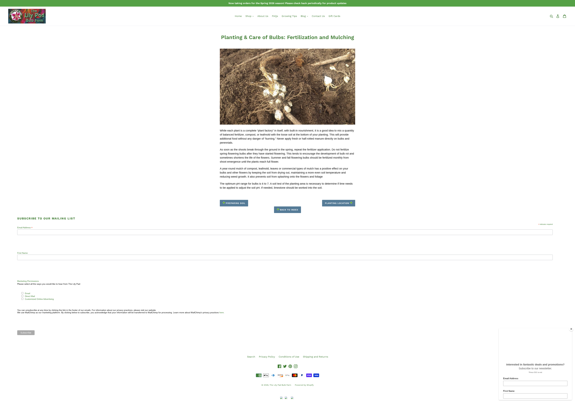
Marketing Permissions (28, 281)
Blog (304, 16)
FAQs (275, 16)
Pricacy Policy (267, 356)
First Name (22, 253)
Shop (248, 16)
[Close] (571, 329)
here (221, 312)
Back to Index (288, 210)
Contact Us (318, 16)
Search (251, 356)
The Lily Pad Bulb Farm (280, 385)
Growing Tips (289, 16)
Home (238, 16)
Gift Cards (334, 16)
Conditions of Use (289, 356)
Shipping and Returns (315, 356)
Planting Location (337, 203)
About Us (262, 16)
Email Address (24, 227)
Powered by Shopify (304, 385)
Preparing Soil (235, 203)
